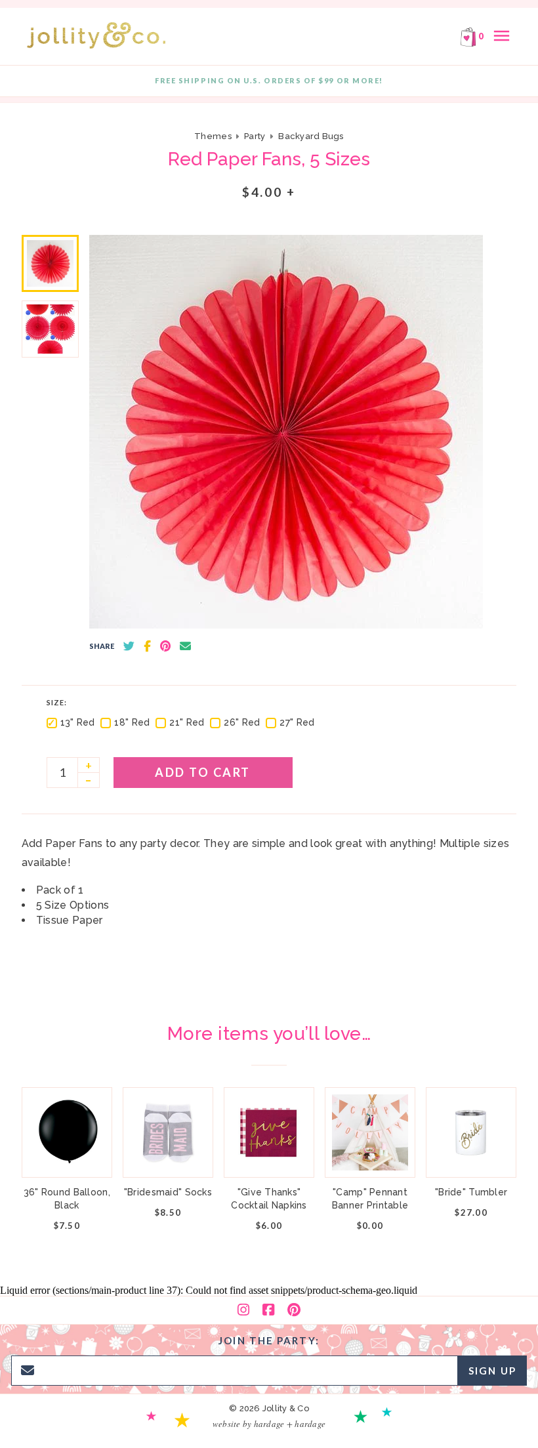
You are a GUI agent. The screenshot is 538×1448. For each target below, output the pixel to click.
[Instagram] (243, 1310)
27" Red (296, 722)
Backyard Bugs (310, 136)
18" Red (132, 722)
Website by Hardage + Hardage (269, 1424)
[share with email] (185, 646)
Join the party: (269, 1340)
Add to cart (203, 772)
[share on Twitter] (128, 646)
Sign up (492, 1370)
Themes (214, 136)
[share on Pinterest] (165, 646)
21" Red (186, 722)
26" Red (242, 722)
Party (254, 136)
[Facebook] (268, 1310)
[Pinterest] (293, 1310)
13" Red (77, 722)
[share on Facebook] (147, 646)
